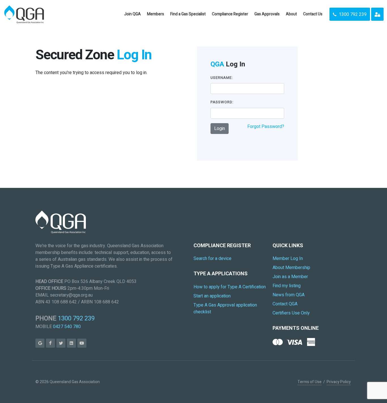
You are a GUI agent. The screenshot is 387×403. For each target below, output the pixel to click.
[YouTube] (81, 343)
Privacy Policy (339, 382)
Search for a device (212, 258)
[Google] (39, 343)
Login (219, 128)
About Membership (291, 267)
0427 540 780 (67, 326)
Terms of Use (309, 382)
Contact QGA (285, 304)
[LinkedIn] (71, 343)
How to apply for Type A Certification (230, 287)
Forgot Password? (265, 126)
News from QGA (289, 294)
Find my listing (287, 285)
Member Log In (288, 258)
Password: (221, 102)
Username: (221, 77)
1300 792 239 (76, 318)
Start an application (212, 296)
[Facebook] (50, 343)
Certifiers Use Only (291, 313)
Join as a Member (290, 276)
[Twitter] (60, 343)
